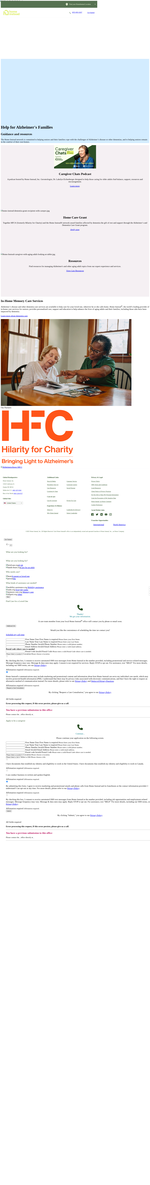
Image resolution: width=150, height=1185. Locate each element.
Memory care (28, 592)
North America (119, 524)
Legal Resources (96, 488)
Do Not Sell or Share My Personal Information (105, 495)
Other (19, 594)
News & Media (51, 481)
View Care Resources (75, 271)
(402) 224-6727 (18, 493)
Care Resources (51, 488)
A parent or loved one (21, 576)
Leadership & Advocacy (74, 510)
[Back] (7, 544)
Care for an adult (28, 567)
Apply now (74, 229)
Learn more (75, 186)
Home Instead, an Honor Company (101, 501)
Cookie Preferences (96, 505)
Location (27, 654)
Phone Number (31, 644)
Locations (61, 12)
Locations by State (52, 491)
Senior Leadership (72, 513)
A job (20, 565)
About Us (50, 510)
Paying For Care (71, 500)
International (98, 524)
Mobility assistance (36, 587)
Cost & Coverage (52, 500)
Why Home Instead (52, 513)
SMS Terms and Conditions (99, 484)
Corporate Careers (72, 484)
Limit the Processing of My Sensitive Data (103, 498)
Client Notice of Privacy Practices (101, 491)
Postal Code (30, 651)
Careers (49, 12)
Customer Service (72, 481)
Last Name (29, 642)
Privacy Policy (95, 481)
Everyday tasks (22, 590)
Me (14, 578)
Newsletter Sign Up (52, 484)
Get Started (90, 12)
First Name (30, 639)
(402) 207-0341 (16, 490)
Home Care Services (34, 12)
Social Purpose (71, 488)
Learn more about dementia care (14, 316)
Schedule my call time (15, 634)
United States (11, 503)
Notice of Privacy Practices (102, 681)
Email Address (31, 646)
